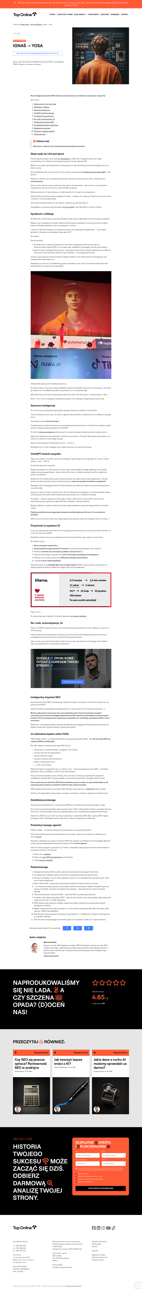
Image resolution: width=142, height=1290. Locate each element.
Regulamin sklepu (99, 1255)
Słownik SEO (57, 1265)
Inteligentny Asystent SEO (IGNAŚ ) (67, 1249)
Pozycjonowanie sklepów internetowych (67, 1244)
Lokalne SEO (57, 1246)
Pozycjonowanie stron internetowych (66, 1241)
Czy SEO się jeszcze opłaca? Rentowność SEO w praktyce (31, 1063)
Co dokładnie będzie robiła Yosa (46, 125)
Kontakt (124, 14)
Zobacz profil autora (51, 956)
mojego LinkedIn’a (46, 860)
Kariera (94, 1246)
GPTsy (54, 1261)
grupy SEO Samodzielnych (52, 857)
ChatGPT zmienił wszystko (44, 113)
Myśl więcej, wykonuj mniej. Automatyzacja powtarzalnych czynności (59, 146)
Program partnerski (99, 1241)
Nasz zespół (93, 14)
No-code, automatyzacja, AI (44, 119)
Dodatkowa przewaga (42, 128)
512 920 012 (21, 1248)
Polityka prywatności (100, 1257)
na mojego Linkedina (78, 616)
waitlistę (47, 854)
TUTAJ (114, 3)
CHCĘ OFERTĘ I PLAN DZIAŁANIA (100, 1188)
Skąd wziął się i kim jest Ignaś (45, 104)
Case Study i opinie (65, 14)
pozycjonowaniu (37, 181)
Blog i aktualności (36, 24)
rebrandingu (65, 159)
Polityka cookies (98, 1260)
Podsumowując (40, 134)
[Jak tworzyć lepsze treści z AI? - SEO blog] (71, 1095)
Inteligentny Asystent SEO (44, 122)
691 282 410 (21, 1246)
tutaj (100, 841)
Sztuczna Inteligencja (42, 110)
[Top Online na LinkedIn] (98, 1228)
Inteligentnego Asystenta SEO (94, 172)
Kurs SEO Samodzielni (60, 1258)
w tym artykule (68, 207)
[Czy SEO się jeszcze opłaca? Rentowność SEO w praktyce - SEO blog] (31, 1095)
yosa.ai (38, 837)
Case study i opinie (59, 1253)
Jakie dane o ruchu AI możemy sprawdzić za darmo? (110, 1063)
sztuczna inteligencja (47, 432)
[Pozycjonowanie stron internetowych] (25, 14)
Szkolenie (105, 14)
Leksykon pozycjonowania (62, 1267)
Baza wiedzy (79, 14)
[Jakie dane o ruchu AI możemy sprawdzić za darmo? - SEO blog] (110, 1095)
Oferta (52, 14)
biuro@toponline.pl (20, 1241)
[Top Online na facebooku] (94, 1228)
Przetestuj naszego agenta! (44, 131)
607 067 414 (21, 1251)
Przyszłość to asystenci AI (44, 116)
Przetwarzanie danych (73, 1286)
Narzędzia (115, 14)
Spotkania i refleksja (41, 107)
